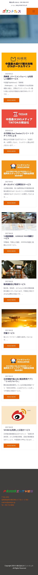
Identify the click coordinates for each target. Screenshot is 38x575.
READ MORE (11, 100)
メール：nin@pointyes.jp (19, 5)
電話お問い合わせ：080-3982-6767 (19, 2)
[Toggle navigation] (33, 11)
